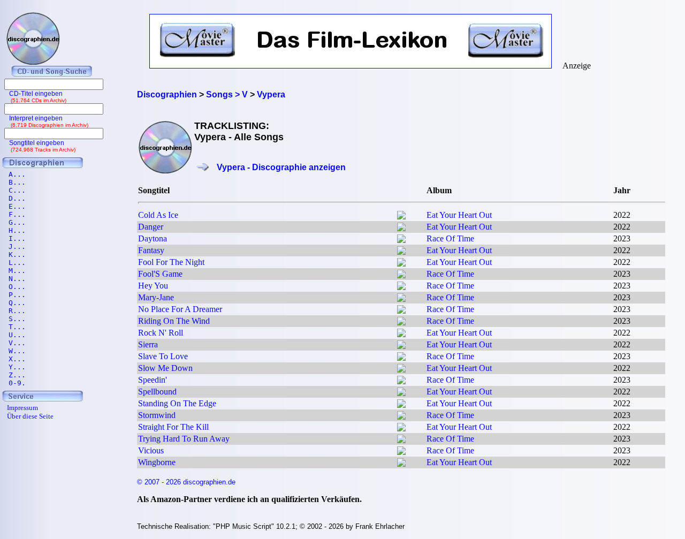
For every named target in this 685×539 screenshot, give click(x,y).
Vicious (151, 450)
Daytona (152, 238)
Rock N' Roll (160, 332)
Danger (150, 226)
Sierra (148, 344)
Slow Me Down (165, 368)
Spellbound (157, 391)
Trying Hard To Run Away (184, 438)
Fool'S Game (160, 273)
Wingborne (157, 462)
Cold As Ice (158, 214)
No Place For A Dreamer (180, 309)
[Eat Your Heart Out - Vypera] (401, 216)
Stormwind (157, 415)
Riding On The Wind (174, 320)
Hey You (153, 285)
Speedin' (152, 379)
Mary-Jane (156, 297)
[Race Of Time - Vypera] (401, 240)
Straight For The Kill (173, 426)
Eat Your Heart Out (459, 214)
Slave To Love (163, 356)
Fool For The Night (171, 262)
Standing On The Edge (177, 403)
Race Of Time (450, 238)
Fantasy (151, 250)
